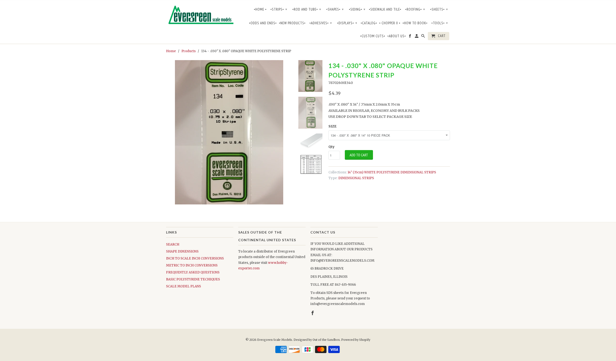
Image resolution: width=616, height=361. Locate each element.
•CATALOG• (369, 23)
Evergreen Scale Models (274, 340)
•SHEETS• (439, 9)
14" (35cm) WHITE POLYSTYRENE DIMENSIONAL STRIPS (391, 172)
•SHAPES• (335, 9)
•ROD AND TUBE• (306, 9)
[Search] (423, 37)
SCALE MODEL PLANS (183, 286)
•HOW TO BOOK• (415, 23)
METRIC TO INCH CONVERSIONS (192, 265)
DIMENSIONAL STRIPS (356, 178)
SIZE (332, 126)
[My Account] (417, 37)
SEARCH (172, 244)
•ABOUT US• (396, 36)
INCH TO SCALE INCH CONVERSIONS (195, 258)
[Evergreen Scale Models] (199, 16)
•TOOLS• (439, 23)
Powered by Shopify (355, 340)
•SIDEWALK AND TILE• (385, 9)
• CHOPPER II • (389, 23)
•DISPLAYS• (347, 23)
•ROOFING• (415, 9)
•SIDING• (357, 9)
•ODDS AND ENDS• (263, 23)
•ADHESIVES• (320, 23)
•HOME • (260, 9)
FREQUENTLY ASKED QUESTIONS (192, 272)
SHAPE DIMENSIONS (182, 251)
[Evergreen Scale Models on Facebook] (410, 37)
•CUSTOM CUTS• (372, 36)
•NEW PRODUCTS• (292, 23)
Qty (331, 147)
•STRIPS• (278, 9)
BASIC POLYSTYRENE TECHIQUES (193, 279)
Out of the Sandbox (326, 340)
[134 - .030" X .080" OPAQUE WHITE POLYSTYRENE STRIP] (229, 132)
